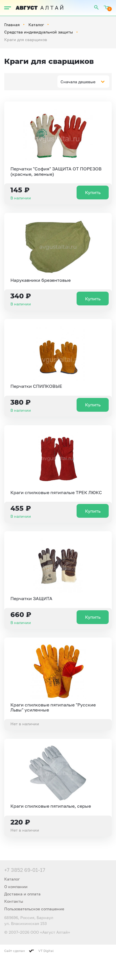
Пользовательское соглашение (34, 908)
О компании (16, 886)
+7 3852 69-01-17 (24, 870)
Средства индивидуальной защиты (38, 32)
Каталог (36, 24)
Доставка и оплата (22, 893)
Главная (12, 24)
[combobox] (83, 81)
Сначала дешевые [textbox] (78, 81)
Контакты (13, 901)
